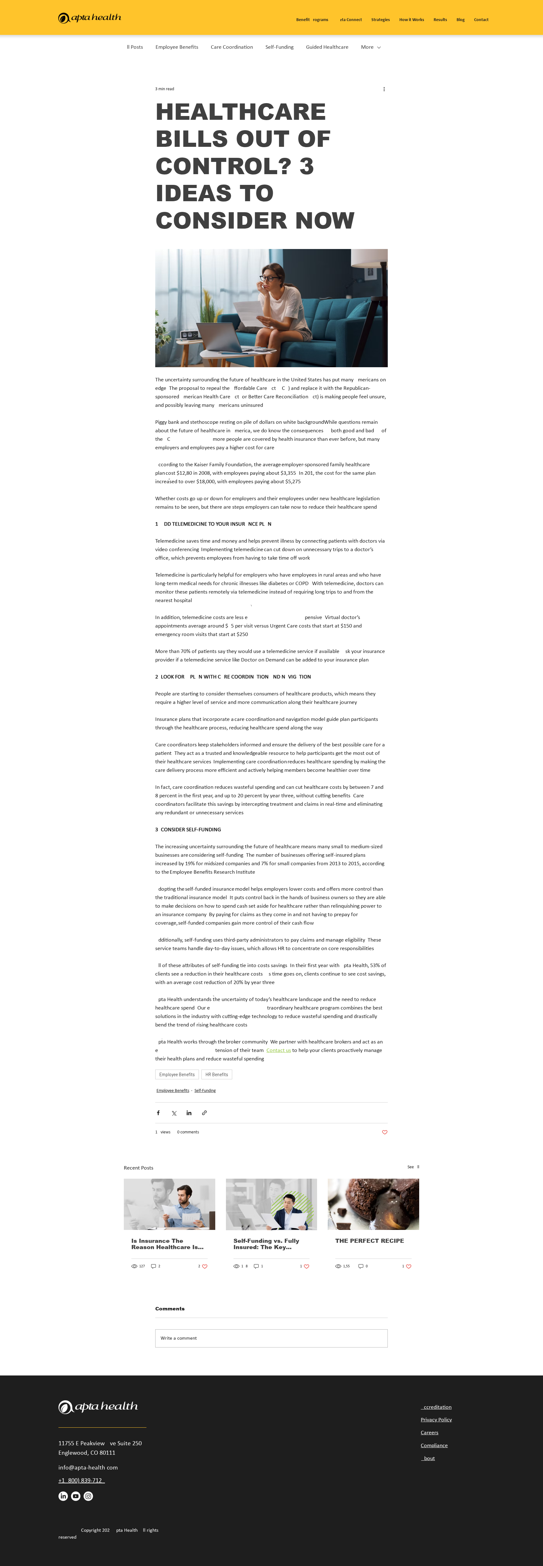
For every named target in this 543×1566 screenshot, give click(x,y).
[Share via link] (204, 1113)
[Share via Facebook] (158, 1113)
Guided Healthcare (327, 47)
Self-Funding (279, 47)
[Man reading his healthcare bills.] (169, 1204)
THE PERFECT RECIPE (369, 1241)
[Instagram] (88, 1496)
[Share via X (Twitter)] (174, 1113)
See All (413, 1167)
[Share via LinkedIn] (189, 1113)
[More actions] (384, 89)
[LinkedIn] (63, 1496)
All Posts (133, 47)
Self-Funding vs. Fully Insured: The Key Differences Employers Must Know (268, 1244)
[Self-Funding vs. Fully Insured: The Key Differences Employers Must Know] (271, 1204)
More (367, 47)
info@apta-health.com (88, 1468)
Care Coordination (232, 47)
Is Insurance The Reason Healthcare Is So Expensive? (164, 1244)
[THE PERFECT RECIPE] (373, 1204)
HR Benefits (217, 1074)
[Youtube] (75, 1496)
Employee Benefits (177, 47)
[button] (312, 17)
